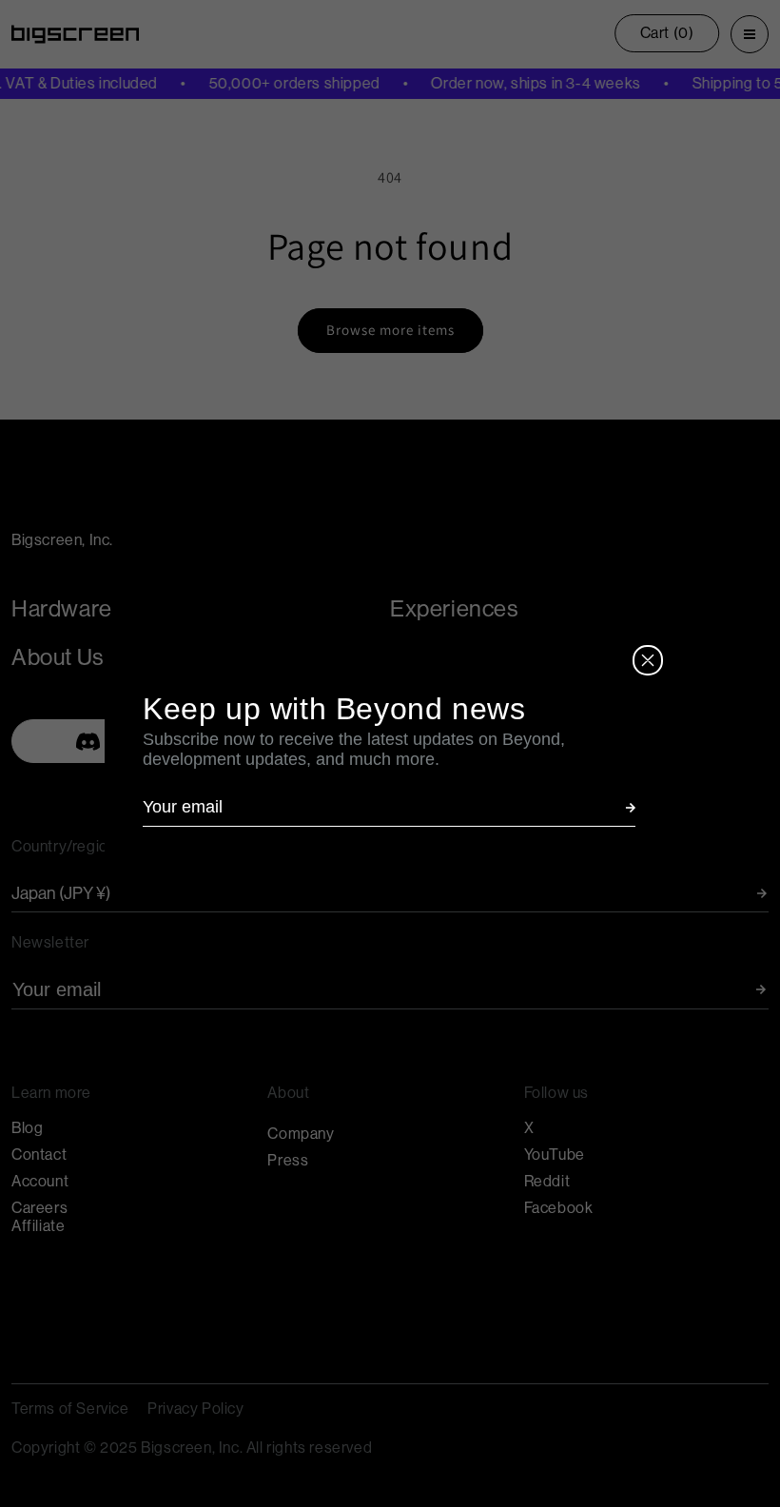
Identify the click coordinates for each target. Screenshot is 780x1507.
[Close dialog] (647, 660)
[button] (630, 807)
